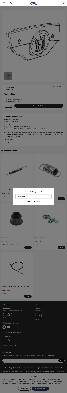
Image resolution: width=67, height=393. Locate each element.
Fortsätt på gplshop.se (33, 201)
